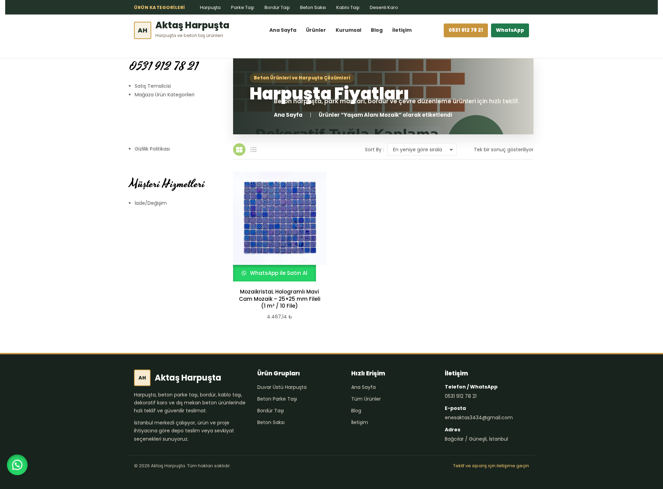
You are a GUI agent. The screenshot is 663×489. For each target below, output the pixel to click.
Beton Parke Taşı (277, 398)
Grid (239, 149)
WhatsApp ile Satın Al (278, 273)
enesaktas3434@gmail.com (479, 417)
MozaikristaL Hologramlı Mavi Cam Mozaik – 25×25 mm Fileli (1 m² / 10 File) (279, 298)
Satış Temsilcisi (153, 86)
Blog (377, 30)
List (253, 149)
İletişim (402, 30)
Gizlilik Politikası (152, 148)
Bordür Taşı (277, 7)
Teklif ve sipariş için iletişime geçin (491, 465)
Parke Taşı (242, 7)
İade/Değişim (151, 203)
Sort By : (374, 149)
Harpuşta (210, 7)
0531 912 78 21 (466, 30)
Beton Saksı (313, 7)
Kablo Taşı (347, 7)
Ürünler (316, 30)
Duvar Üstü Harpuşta (282, 387)
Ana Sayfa (282, 30)
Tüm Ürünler (366, 398)
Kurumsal (348, 30)
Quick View (276, 226)
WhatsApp (510, 30)
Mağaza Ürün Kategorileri (164, 94)
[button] (17, 464)
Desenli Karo (384, 7)
